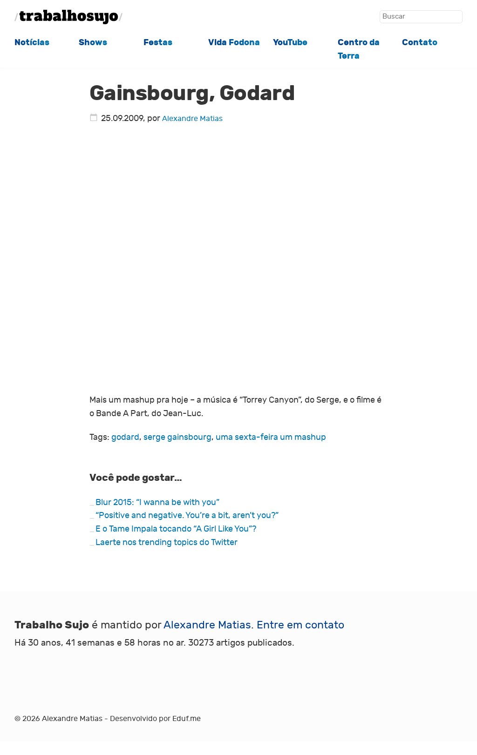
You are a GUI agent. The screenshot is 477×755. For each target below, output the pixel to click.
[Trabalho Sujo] (68, 17)
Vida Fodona (234, 42)
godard (125, 437)
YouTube (290, 42)
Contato (419, 42)
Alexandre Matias (192, 119)
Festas (157, 42)
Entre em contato (300, 625)
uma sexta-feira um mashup (271, 437)
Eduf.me (186, 719)
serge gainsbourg (177, 437)
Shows (93, 42)
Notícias (31, 42)
